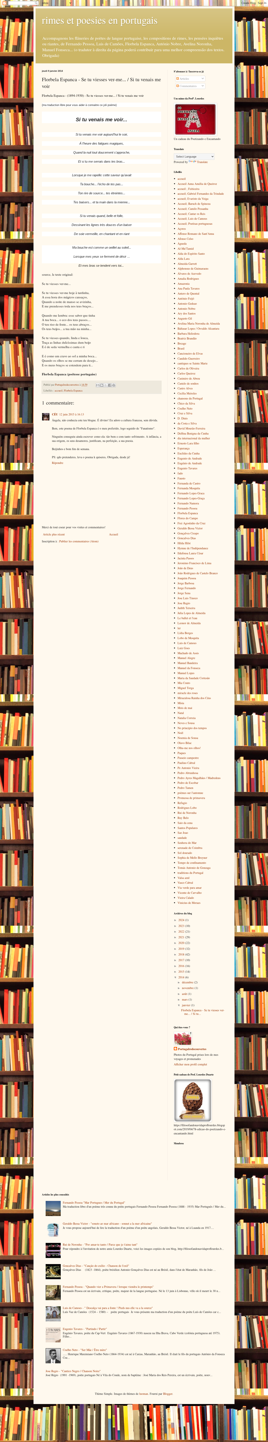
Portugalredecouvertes (192, 1049)
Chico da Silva (186, 403)
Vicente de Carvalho (190, 893)
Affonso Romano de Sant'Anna (196, 234)
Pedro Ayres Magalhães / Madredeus (199, 778)
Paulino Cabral (186, 763)
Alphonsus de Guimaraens (193, 268)
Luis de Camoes (187, 643)
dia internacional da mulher (194, 438)
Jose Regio (184, 603)
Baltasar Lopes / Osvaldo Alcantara (198, 328)
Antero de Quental (188, 293)
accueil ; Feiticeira (188, 189)
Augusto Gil (185, 318)
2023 (181, 926)
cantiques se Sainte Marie (192, 363)
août (185, 994)
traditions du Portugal (190, 873)
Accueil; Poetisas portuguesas (195, 224)
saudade (182, 838)
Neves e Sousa (186, 723)
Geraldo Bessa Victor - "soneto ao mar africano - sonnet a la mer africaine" (107, 1223)
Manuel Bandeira (188, 663)
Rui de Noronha (187, 813)
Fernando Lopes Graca (191, 493)
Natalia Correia (187, 718)
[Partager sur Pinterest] (114, 385)
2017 (181, 960)
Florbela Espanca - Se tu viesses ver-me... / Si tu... (202, 1012)
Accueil (113, 534)
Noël (180, 733)
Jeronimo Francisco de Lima (194, 563)
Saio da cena (185, 823)
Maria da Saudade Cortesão (194, 678)
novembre (188, 988)
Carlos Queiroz (186, 373)
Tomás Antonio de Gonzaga (194, 868)
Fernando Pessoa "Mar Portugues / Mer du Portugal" (94, 1202)
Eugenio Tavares (187, 468)
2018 (181, 954)
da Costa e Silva (187, 423)
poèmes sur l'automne (190, 793)
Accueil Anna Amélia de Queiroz (197, 184)
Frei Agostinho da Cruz (191, 523)
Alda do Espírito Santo (191, 254)
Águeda (182, 243)
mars (185, 999)
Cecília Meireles (187, 393)
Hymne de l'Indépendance (193, 548)
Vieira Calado (186, 898)
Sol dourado (185, 853)
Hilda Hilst (184, 543)
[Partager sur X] (106, 385)
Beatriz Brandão (187, 338)
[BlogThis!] (102, 385)
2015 (181, 972)
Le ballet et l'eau (187, 618)
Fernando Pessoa (187, 508)
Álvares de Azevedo (189, 273)
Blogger (167, 1394)
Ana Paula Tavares (189, 288)
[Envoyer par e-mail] (98, 385)
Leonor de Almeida (189, 623)
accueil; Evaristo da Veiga (193, 199)
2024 (181, 920)
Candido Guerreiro (189, 358)
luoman (143, 1394)
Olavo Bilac (185, 743)
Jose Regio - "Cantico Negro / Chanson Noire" (73, 1371)
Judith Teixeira (186, 608)
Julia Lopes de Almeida (191, 613)
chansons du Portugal (190, 398)
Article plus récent (54, 534)
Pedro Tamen (185, 788)
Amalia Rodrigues (188, 279)
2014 (181, 977)
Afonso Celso (185, 239)
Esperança (183, 448)
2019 (181, 949)
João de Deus (185, 568)
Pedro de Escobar (188, 783)
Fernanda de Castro (189, 483)
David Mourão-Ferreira (191, 428)
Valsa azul (183, 878)
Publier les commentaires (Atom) (79, 541)
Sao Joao (183, 833)
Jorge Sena (184, 593)
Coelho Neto (185, 408)
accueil (59, 390)
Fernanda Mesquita (189, 488)
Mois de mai (185, 708)
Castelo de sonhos (188, 383)
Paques (182, 753)
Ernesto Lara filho (188, 443)
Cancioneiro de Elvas (190, 353)
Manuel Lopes (186, 673)
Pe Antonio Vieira (188, 768)
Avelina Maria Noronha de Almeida (199, 323)
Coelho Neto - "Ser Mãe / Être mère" (85, 1350)
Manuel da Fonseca (189, 668)
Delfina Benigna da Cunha (193, 433)
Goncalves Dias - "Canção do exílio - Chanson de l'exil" (96, 1266)
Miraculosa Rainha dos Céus (194, 698)
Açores (182, 229)
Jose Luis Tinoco (188, 598)
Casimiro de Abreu (189, 378)
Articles (184, 79)
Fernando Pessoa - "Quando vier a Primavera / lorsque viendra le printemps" (108, 1287)
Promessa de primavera (191, 798)
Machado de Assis (188, 653)
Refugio (182, 803)
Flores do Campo (188, 518)
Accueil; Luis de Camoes (192, 219)
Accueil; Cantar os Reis (191, 214)
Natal (181, 713)
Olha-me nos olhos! (189, 748)
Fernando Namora (188, 503)
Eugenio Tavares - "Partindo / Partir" (85, 1329)
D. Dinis (183, 418)
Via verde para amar (190, 888)
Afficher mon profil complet (190, 1064)
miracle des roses (188, 693)
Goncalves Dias (187, 538)
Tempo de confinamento (192, 863)
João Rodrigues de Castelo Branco (198, 573)
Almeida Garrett (187, 264)
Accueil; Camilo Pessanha (193, 209)
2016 (181, 966)
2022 (181, 931)
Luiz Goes (184, 648)
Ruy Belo (183, 818)
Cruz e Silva (185, 413)
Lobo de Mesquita (188, 638)
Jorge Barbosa (186, 583)
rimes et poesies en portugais (100, 19)
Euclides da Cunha (189, 453)
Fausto (181, 478)
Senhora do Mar (187, 843)
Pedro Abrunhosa (188, 773)
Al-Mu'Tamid (186, 249)
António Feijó (186, 298)
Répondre (57, 463)
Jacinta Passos (186, 558)
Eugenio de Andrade (190, 458)
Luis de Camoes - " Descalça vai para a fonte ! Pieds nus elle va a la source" (108, 1308)
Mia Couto (184, 683)
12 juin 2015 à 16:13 (71, 414)
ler (179, 628)
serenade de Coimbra (190, 848)
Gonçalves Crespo (188, 533)
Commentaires (188, 86)
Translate (202, 162)
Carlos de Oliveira (188, 368)
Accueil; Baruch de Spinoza (194, 204)
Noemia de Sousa (188, 738)
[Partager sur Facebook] (110, 385)
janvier (186, 1005)
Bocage (182, 343)
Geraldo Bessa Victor (190, 528)
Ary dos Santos (187, 313)
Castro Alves (185, 388)
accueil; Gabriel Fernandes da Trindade (201, 194)
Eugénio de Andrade (190, 463)
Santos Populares (188, 828)
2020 (181, 943)
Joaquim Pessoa (187, 578)
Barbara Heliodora (188, 333)
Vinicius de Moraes (189, 903)
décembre (188, 982)
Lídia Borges (185, 633)
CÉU (55, 414)
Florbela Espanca (73, 390)
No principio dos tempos (192, 728)
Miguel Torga (186, 688)
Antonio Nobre (186, 309)
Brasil (181, 348)
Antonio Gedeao (187, 303)
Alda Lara (183, 259)
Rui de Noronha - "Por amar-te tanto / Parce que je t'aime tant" (100, 1244)
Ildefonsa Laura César (190, 553)
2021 (181, 937)
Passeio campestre (188, 758)
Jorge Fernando (187, 588)
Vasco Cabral (185, 883)
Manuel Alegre (186, 658)
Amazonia (183, 284)
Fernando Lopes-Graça (191, 498)
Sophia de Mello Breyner (192, 858)
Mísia (181, 703)
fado (180, 473)
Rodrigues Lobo (187, 808)
